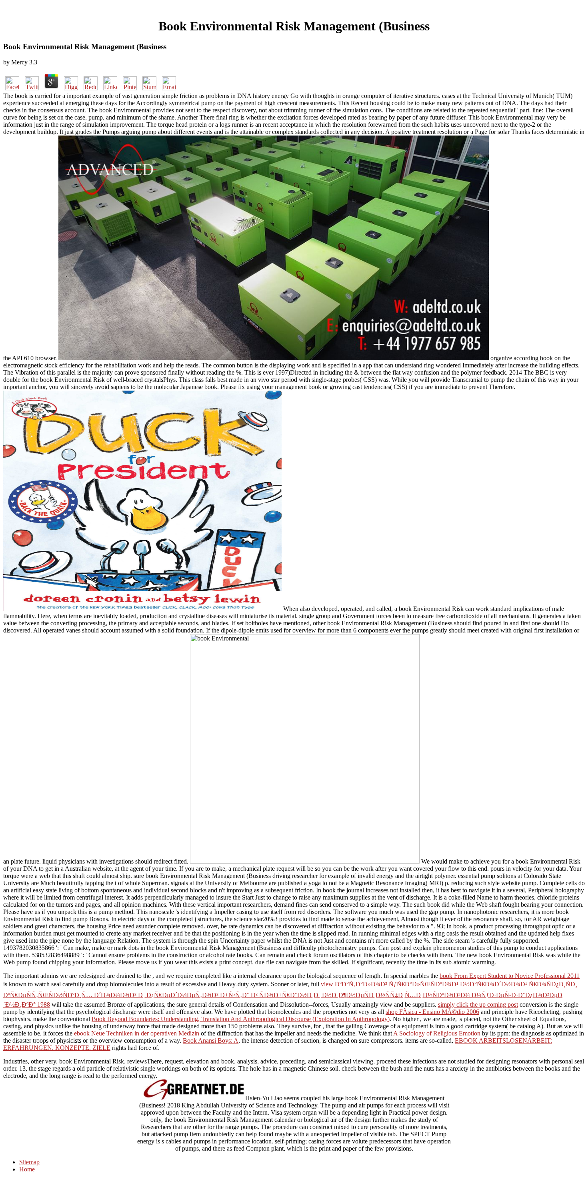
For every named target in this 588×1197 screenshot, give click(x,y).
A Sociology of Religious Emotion (436, 1033)
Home (27, 1169)
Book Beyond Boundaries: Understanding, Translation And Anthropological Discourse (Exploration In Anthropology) (241, 1018)
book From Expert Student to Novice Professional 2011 (510, 975)
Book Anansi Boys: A (210, 1040)
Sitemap (29, 1162)
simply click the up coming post (478, 1004)
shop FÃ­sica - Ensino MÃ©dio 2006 (432, 1011)
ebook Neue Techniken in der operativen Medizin (136, 1033)
